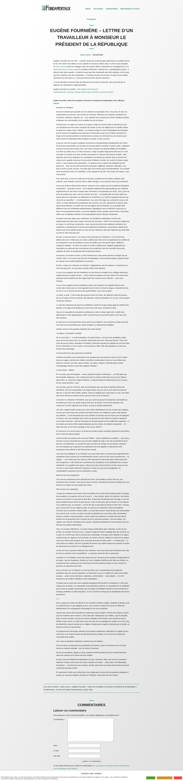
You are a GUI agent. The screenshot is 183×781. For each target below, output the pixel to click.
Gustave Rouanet (67, 69)
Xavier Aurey (85, 55)
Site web (56, 756)
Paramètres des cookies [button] (164, 778)
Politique (98, 9)
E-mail (56, 751)
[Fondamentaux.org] (56, 11)
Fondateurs (112, 9)
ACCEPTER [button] (150, 778)
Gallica (55, 103)
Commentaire (59, 719)
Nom (55, 745)
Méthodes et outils (130, 9)
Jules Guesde (61, 67)
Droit (88, 9)
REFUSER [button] (178, 778)
